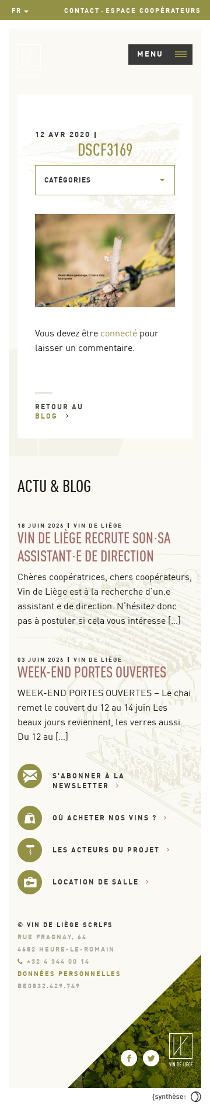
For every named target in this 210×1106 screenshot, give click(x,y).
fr (17, 10)
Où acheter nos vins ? (104, 817)
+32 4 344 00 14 (58, 961)
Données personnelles (69, 974)
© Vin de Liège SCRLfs (65, 925)
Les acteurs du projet (106, 849)
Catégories (67, 179)
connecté (118, 333)
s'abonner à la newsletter (88, 780)
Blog (48, 416)
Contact (82, 10)
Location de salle (95, 881)
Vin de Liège (98, 525)
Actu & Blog (54, 486)
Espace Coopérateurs (153, 10)
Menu (150, 53)
